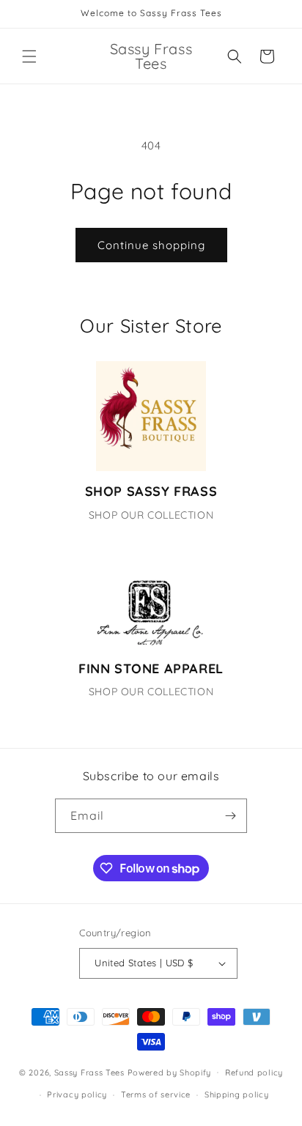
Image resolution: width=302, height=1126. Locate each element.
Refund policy (254, 1072)
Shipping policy (237, 1094)
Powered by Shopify (170, 1072)
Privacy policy (77, 1094)
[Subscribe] (230, 816)
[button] (29, 56)
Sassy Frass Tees (89, 1072)
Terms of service (156, 1094)
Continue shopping (151, 245)
